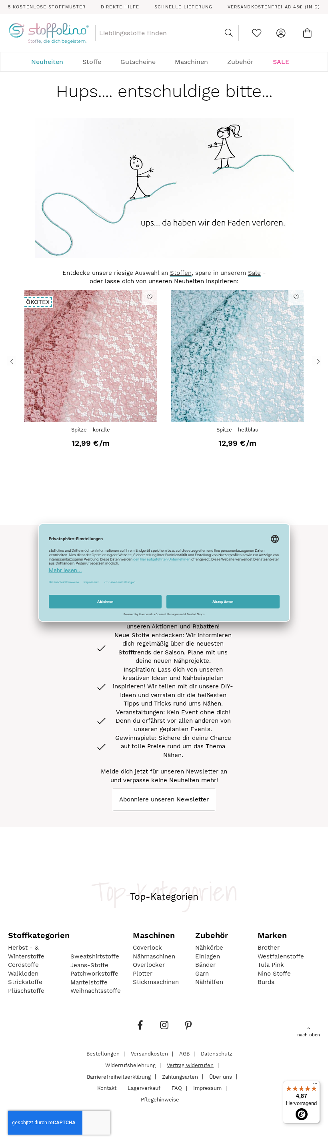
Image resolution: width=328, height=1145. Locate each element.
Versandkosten (149, 1054)
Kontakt (106, 1088)
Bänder (205, 964)
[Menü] (315, 1085)
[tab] (164, 62)
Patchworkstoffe (94, 973)
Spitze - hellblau (237, 430)
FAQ (177, 1088)
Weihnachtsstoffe (95, 990)
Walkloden (23, 973)
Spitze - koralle (90, 430)
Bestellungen (103, 1054)
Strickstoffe (25, 982)
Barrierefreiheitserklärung (119, 1076)
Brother (269, 947)
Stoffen (181, 272)
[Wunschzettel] (257, 33)
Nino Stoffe (274, 973)
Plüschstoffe (26, 990)
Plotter (142, 973)
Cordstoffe (23, 964)
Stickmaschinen (156, 982)
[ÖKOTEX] (90, 420)
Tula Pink (271, 964)
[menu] (164, 61)
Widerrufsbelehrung (130, 1065)
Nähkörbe (209, 947)
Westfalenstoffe (281, 956)
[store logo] (48, 33)
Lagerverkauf (144, 1088)
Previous (11, 360)
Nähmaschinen (154, 956)
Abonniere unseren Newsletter (164, 799)
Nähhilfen (209, 982)
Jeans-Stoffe (89, 965)
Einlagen (207, 956)
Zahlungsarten (180, 1076)
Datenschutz (216, 1054)
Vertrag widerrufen (190, 1065)
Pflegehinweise (160, 1099)
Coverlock (147, 947)
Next (316, 360)
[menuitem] (51, 61)
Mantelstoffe (89, 982)
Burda (266, 982)
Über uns (220, 1076)
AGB (184, 1054)
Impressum (207, 1088)
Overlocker (149, 964)
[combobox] (167, 33)
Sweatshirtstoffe (94, 956)
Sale (254, 272)
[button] (149, 297)
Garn (202, 973)
